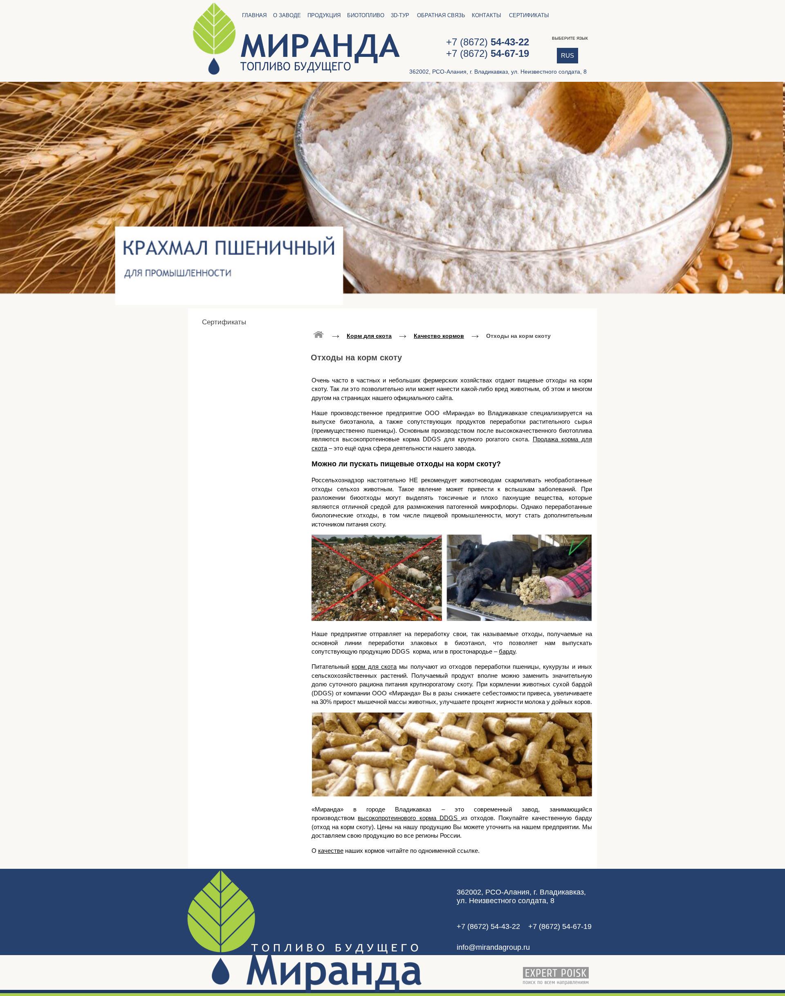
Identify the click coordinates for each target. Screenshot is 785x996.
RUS (567, 55)
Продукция (324, 15)
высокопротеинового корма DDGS (409, 817)
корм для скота (374, 666)
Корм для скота (369, 336)
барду (507, 651)
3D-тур (400, 15)
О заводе (287, 15)
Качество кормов (439, 336)
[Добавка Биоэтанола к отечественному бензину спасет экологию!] (319, 334)
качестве (330, 850)
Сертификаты (529, 15)
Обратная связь (441, 15)
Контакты (486, 15)
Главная (254, 15)
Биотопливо (365, 15)
